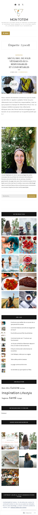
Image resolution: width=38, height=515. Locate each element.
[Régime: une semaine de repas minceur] (10, 263)
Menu (6, 33)
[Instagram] (19, 4)
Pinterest (3, 413)
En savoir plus (24, 187)
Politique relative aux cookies (18, 507)
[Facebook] (15, 4)
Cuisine (14, 387)
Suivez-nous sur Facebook (19, 422)
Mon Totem (19, 19)
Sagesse (5, 398)
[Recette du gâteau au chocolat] (28, 282)
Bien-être (6, 388)
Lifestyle (26, 393)
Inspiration (19, 55)
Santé (12, 397)
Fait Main (22, 388)
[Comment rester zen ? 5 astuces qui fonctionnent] (10, 227)
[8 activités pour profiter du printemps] (10, 441)
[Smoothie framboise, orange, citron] (28, 263)
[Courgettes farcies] (10, 282)
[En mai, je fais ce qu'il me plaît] (10, 300)
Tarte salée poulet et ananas (19, 359)
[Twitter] (23, 4)
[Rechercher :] (19, 196)
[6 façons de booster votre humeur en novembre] (10, 477)
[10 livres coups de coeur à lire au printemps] (28, 300)
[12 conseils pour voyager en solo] (28, 227)
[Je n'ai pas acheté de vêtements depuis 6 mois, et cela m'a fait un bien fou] (28, 459)
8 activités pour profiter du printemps (21, 333)
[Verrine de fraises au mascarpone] (28, 245)
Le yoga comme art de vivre (19, 364)
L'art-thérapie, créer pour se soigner (21, 354)
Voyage (19, 398)
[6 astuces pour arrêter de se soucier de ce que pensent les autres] (10, 245)
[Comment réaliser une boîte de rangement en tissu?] (10, 459)
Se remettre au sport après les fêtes (21, 369)
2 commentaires (23, 72)
